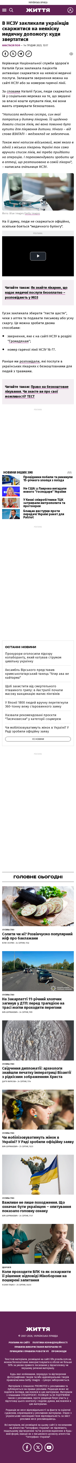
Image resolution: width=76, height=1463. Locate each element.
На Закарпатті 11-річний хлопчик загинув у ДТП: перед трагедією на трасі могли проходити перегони (33, 1003)
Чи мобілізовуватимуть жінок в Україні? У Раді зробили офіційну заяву (37, 729)
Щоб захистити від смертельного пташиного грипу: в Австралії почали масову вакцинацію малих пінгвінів (34, 690)
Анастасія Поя (11, 45)
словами (13, 91)
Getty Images (32, 213)
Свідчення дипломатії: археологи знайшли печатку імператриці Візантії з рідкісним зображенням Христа (36, 1072)
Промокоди (58, 1351)
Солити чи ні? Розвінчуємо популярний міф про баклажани (37, 936)
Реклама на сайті (19, 1342)
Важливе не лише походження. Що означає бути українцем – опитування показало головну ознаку (36, 1206)
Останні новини (20, 647)
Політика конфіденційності (50, 1342)
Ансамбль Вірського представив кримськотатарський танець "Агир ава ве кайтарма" (37, 673)
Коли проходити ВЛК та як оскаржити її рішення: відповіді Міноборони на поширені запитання (36, 1275)
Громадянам (19, 341)
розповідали (29, 361)
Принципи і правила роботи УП (29, 1351)
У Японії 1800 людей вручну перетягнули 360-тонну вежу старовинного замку (36, 704)
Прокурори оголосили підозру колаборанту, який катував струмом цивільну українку (33, 657)
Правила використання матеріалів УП (38, 1347)
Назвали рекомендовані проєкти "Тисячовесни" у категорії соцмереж (33, 717)
